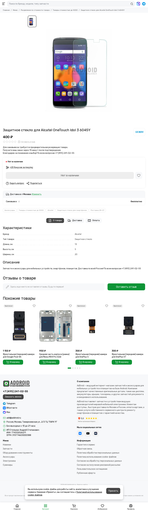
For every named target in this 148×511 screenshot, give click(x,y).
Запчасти (7, 449)
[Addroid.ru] (16, 383)
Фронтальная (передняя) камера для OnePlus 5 (91, 355)
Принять (113, 490)
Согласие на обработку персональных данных (99, 461)
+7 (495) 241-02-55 (15, 391)
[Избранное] (138, 175)
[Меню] (3, 3)
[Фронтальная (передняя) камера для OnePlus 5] (92, 326)
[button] (69, 368)
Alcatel (50, 210)
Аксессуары (9, 210)
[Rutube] (95, 433)
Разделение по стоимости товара (35, 10)
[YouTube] (88, 433)
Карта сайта (82, 485)
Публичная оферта (86, 473)
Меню (15, 10)
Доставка (77, 220)
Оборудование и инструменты (18, 453)
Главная (6, 10)
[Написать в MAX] (138, 4)
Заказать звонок (13, 397)
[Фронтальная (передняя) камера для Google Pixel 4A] (19, 326)
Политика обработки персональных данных (98, 453)
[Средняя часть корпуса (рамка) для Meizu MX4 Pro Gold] (56, 326)
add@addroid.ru (14, 418)
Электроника (9, 461)
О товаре (57, 220)
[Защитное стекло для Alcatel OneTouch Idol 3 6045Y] (79, 70)
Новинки (7, 445)
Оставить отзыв (126, 286)
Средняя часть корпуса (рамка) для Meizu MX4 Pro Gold (54, 355)
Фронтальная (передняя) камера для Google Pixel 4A (18, 355)
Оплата (96, 220)
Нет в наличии (70, 175)
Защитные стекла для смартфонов (72, 210)
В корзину (15, 362)
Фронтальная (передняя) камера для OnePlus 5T (127, 355)
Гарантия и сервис (86, 445)
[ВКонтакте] (80, 433)
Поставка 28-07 (97, 210)
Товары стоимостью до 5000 (65, 10)
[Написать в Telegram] (143, 4)
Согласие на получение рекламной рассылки (98, 465)
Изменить (36, 194)
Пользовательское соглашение (92, 469)
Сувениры (8, 465)
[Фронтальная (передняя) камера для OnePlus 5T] (128, 326)
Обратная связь (84, 449)
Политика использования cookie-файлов (96, 457)
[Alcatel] (139, 132)
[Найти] (132, 4)
